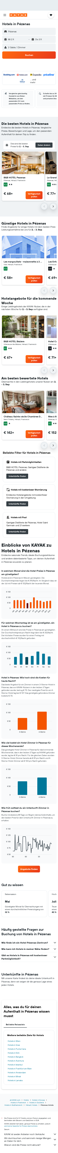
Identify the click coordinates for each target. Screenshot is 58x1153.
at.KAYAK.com (15, 1100)
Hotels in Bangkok (15, 1057)
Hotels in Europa (38, 1100)
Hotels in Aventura (16, 1060)
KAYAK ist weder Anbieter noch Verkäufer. (24, 1134)
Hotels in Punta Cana (17, 1049)
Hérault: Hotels (31, 1105)
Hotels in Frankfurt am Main (20, 1068)
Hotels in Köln (14, 1053)
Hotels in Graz (14, 1045)
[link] (17, 476)
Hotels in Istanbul (15, 1064)
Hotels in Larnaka (15, 1080)
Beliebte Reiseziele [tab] (15, 1024)
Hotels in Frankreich (18, 1102)
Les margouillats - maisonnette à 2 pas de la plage (23, 261)
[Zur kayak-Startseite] (18, 15)
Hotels (26, 1100)
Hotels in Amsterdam (17, 1072)
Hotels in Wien (14, 1041)
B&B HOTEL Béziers (14, 341)
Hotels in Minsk (14, 1076)
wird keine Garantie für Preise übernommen (21, 1126)
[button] (5, 15)
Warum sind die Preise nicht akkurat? (22, 1144)
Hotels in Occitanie (36, 1102)
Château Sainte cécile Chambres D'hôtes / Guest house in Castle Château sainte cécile (23, 416)
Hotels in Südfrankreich (13, 1105)
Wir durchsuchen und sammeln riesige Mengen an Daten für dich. (27, 1139)
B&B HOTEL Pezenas (14, 177)
